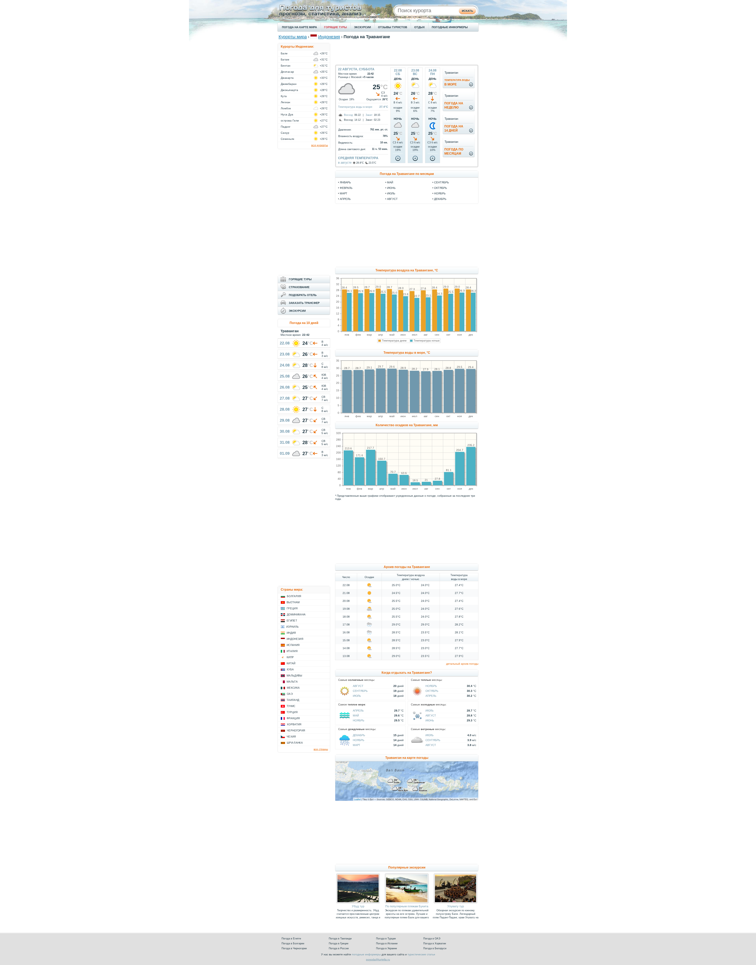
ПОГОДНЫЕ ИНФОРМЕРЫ (450, 27)
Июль (357, 695)
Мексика (293, 687)
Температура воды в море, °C (407, 352)
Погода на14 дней (453, 128)
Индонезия (329, 36)
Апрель (430, 695)
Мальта (292, 681)
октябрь (440, 187)
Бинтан (286, 65)
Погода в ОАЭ (431, 938)
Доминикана (296, 614)
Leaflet (357, 799)
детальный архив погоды (462, 663)
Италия (292, 651)
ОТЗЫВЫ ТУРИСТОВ (392, 27)
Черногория (296, 730)
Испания (293, 645)
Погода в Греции (338, 943)
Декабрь (359, 735)
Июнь (429, 720)
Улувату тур (455, 906)
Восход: (349, 114)
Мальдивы (294, 675)
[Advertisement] (406, 52)
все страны (321, 749)
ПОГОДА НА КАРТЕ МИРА (299, 27)
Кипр (290, 657)
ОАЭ (290, 693)
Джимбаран (288, 83)
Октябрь (431, 690)
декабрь (440, 198)
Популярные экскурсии (406, 867)
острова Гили (290, 120)
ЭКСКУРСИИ (362, 27)
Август (358, 686)
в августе (345, 162)
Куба (290, 669)
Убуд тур (358, 906)
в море (457, 82)
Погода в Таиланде (340, 938)
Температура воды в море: (355, 106)
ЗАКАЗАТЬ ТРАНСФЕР (304, 302)
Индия (291, 632)
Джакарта (287, 77)
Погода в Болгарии (293, 943)
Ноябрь (431, 686)
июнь (391, 187)
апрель (345, 198)
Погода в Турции (386, 938)
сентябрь (441, 182)
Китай (291, 663)
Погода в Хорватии (434, 943)
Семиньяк (287, 138)
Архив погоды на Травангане (407, 567)
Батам (285, 59)
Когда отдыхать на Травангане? (407, 672)
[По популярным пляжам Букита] (406, 902)
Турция (292, 712)
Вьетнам (293, 602)
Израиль (292, 626)
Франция (293, 718)
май (390, 182)
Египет (292, 620)
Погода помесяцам (453, 151)
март (343, 193)
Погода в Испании (386, 943)
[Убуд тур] (358, 902)
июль (391, 193)
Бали (284, 53)
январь (345, 182)
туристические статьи (421, 954)
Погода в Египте (291, 938)
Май (356, 715)
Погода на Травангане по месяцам (407, 173)
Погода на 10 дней (304, 323)
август (392, 198)
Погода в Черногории (294, 948)
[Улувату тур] (455, 902)
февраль (346, 187)
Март (356, 745)
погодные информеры (366, 954)
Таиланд (293, 700)
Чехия (291, 736)
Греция (292, 608)
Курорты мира (293, 36)
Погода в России (339, 948)
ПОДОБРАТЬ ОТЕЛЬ (303, 295)
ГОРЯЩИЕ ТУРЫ (335, 27)
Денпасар (287, 71)
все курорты (319, 145)
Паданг (286, 126)
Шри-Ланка (295, 742)
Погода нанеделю (453, 105)
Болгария (294, 596)
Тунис (291, 706)
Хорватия (294, 724)
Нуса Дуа (287, 114)
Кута (284, 96)
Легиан (285, 102)
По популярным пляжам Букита (406, 906)
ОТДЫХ (419, 27)
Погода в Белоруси (434, 948)
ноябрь (440, 193)
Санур (285, 132)
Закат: (369, 114)
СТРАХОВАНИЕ (299, 287)
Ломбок (286, 108)
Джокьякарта (289, 90)
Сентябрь (360, 690)
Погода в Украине (386, 948)
